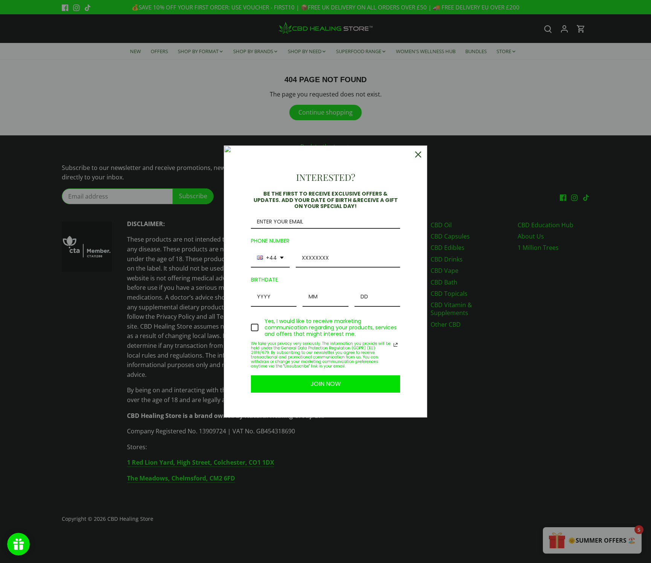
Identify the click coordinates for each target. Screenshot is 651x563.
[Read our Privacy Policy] (395, 344)
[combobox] (270, 258)
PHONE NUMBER (270, 241)
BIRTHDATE (264, 279)
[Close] (418, 154)
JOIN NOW (325, 383)
